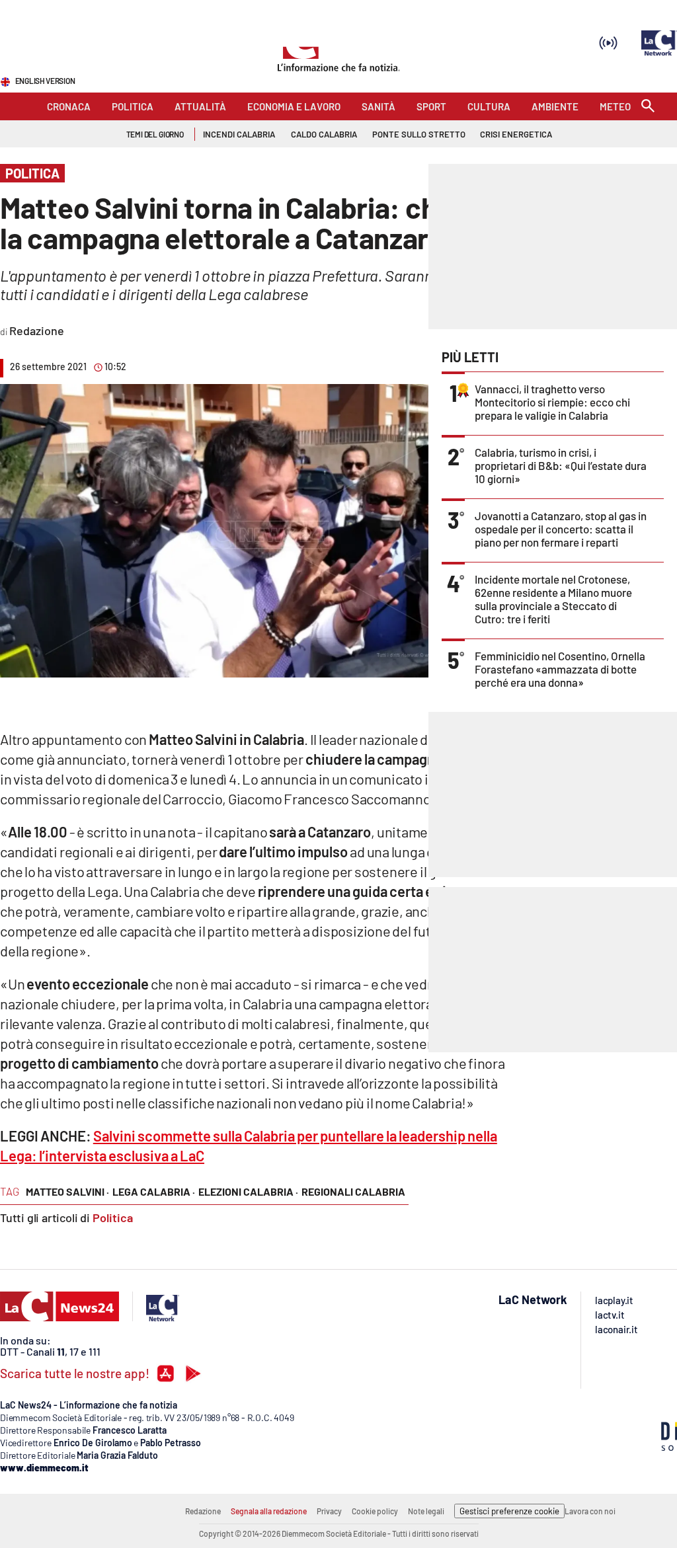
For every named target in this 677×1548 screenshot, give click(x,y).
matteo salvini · (67, 1191)
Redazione (203, 1511)
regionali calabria (353, 1191)
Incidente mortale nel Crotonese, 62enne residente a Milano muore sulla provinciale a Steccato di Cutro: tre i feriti (553, 598)
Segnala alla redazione (269, 1511)
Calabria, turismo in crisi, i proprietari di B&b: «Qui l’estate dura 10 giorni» (561, 465)
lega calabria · (153, 1191)
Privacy (329, 1511)
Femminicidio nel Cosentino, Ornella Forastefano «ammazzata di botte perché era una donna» (560, 669)
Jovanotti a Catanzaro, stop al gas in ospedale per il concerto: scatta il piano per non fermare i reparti (561, 529)
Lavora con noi (590, 1511)
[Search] (648, 106)
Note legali (426, 1511)
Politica (113, 1217)
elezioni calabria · (248, 1191)
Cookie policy (375, 1511)
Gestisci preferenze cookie (509, 1511)
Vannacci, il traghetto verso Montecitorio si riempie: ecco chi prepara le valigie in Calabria (552, 402)
